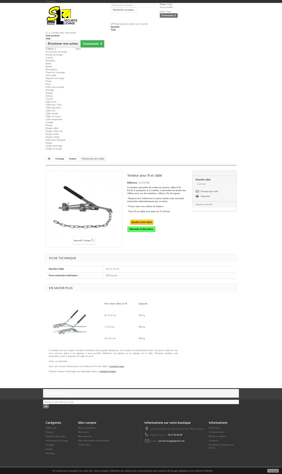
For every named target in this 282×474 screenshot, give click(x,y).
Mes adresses (85, 436)
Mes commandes (86, 428)
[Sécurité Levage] (76, 15)
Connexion (50, 1)
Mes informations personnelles (94, 440)
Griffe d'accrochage (55, 87)
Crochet (49, 57)
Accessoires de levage (56, 52)
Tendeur (49, 93)
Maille (48, 63)
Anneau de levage (54, 55)
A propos (213, 440)
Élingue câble (52, 128)
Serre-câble (51, 75)
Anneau (49, 96)
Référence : (132, 183)
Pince (48, 84)
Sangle (49, 143)
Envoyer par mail (209, 191)
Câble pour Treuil (54, 104)
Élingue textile (52, 134)
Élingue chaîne (53, 137)
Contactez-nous (116, 366)
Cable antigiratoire (54, 119)
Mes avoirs (83, 432)
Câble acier (51, 102)
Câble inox (50, 110)
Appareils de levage (55, 78)
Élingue (49, 125)
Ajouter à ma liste (204, 204)
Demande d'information (141, 229)
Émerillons (50, 60)
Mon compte (87, 423)
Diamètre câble (203, 179)
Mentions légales (217, 436)
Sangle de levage (54, 149)
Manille (49, 66)
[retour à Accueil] (49, 159)
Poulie (48, 81)
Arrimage (50, 90)
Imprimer (205, 196)
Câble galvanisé (53, 107)
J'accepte (273, 470)
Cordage (49, 122)
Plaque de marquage (55, 72)
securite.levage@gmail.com (171, 441)
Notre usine (214, 428)
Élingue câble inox (54, 131)
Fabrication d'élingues (56, 140)
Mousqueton (51, 69)
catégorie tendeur (108, 371)
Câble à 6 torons (53, 116)
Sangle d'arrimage (54, 146)
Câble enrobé (52, 113)
